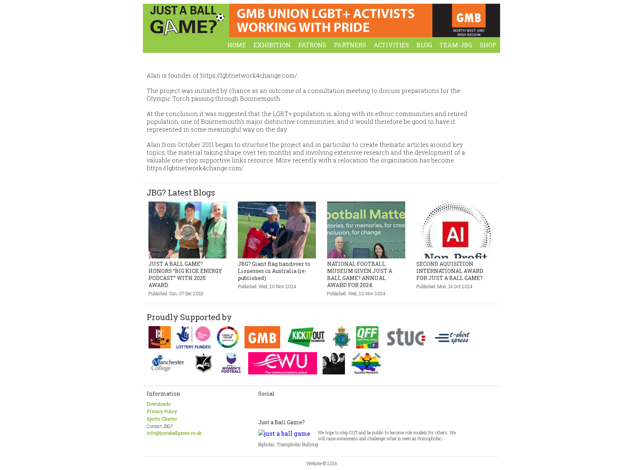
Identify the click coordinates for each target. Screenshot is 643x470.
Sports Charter (162, 419)
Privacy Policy (162, 411)
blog (424, 45)
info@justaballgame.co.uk (174, 433)
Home (236, 45)
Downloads (159, 404)
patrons (312, 45)
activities (391, 45)
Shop (488, 45)
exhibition (272, 45)
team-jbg (455, 45)
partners (350, 45)
